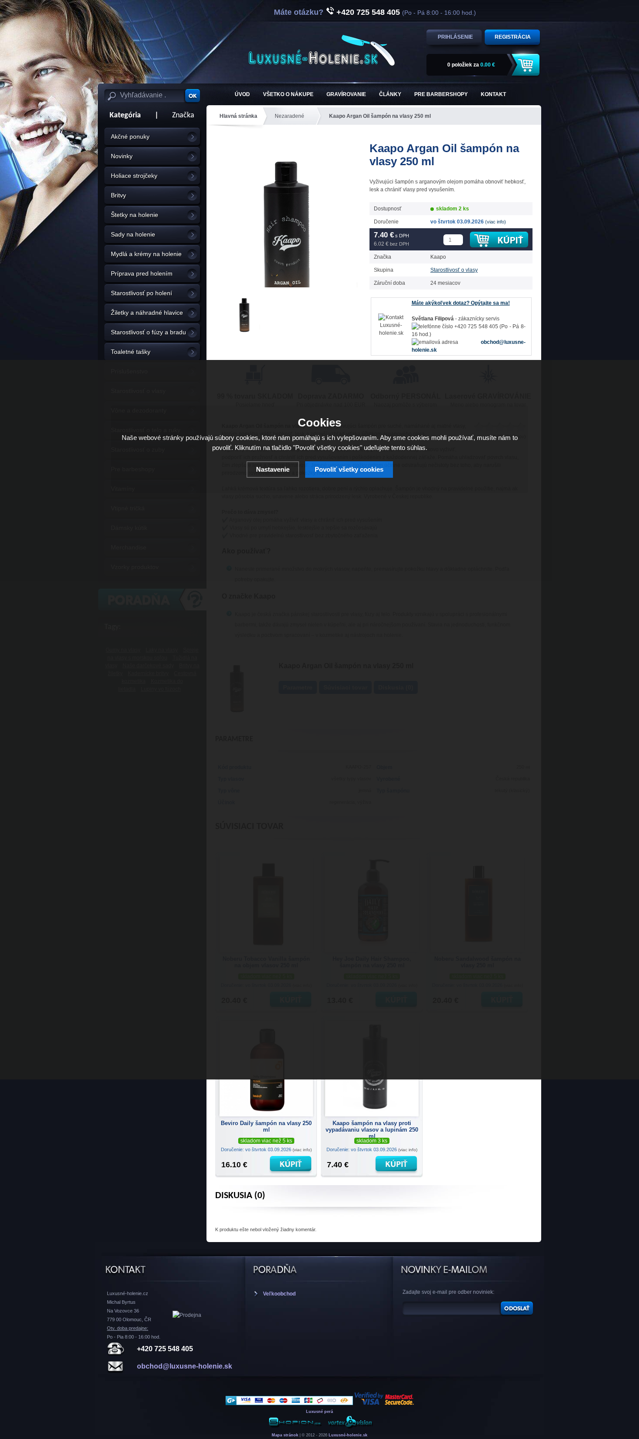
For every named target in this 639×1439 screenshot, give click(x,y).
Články (390, 94)
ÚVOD (242, 94)
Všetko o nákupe (288, 94)
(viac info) (495, 221)
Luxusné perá (319, 1411)
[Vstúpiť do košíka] (527, 65)
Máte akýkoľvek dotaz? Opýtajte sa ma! (461, 303)
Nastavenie (273, 469)
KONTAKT (493, 94)
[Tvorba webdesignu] (350, 1427)
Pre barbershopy (441, 94)
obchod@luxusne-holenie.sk (184, 1366)
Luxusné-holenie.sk (348, 1435)
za (471, 65)
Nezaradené (289, 116)
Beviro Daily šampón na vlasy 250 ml (266, 1126)
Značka (183, 115)
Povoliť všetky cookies (349, 469)
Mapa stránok (285, 1435)
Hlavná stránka (238, 116)
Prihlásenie (455, 37)
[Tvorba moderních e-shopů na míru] (295, 1427)
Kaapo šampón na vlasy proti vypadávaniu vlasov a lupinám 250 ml (372, 1128)
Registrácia (513, 37)
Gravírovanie (346, 94)
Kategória (122, 115)
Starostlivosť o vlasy (454, 270)
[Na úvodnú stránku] (322, 50)
